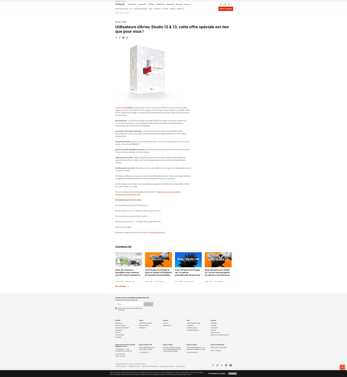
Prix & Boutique (119, 335)
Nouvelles (165, 8)
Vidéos (151, 8)
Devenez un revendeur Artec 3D (220, 335)
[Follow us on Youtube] (231, 365)
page (155, 374)
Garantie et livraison (193, 330)
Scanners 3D (119, 323)
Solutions (118, 332)
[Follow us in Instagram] (217, 365)
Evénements (214, 328)
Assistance (190, 325)
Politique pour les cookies (166, 366)
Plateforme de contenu (121, 8)
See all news (121, 286)
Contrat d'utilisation (121, 366)
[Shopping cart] (225, 4)
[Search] (221, 4)
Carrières (213, 330)
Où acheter (118, 337)
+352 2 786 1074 (120, 356)
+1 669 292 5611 (144, 352)
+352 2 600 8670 (120, 354)
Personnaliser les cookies (216, 373)
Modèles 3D (180, 8)
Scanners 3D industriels (122, 328)
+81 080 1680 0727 (192, 352)
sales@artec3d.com (157, 232)
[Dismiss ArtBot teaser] (338, 364)
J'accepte (232, 373)
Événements (157, 8)
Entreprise (214, 323)
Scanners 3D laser (120, 325)
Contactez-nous (180, 366)
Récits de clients (143, 325)
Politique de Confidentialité (150, 366)
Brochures (172, 8)
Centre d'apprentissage (140, 8)
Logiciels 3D (118, 330)
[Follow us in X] (222, 365)
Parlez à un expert (226, 9)
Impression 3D (167, 325)
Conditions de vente (134, 366)
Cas (131, 8)
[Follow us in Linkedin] (226, 365)
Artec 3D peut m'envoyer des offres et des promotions (130, 309)
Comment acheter (192, 328)
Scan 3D (165, 323)
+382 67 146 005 (216, 350)
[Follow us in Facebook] (213, 365)
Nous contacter (215, 332)
